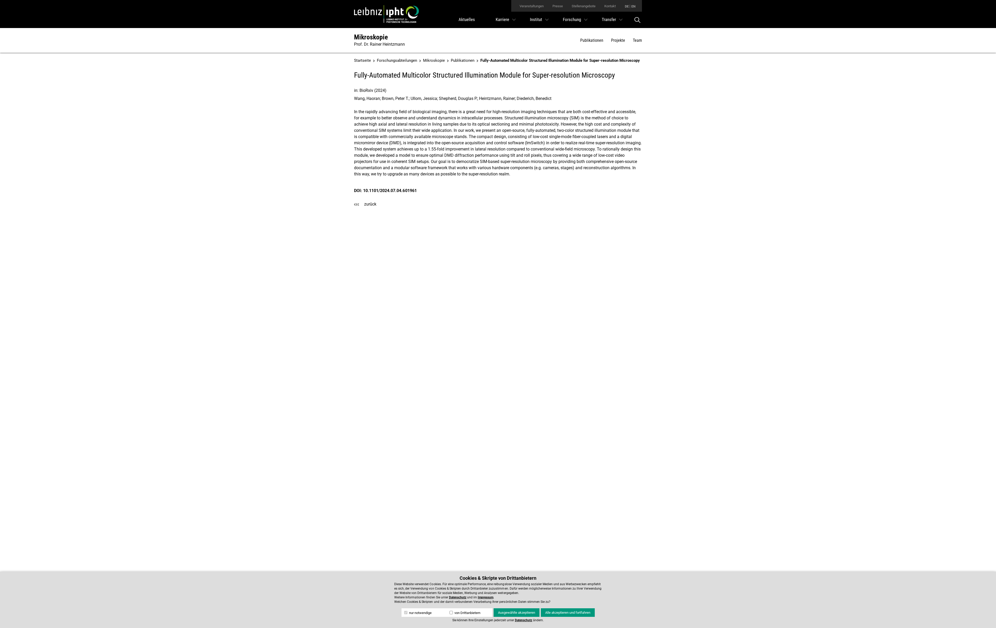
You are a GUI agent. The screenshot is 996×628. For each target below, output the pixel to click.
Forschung (572, 19)
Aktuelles (467, 19)
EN (633, 6)
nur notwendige (420, 613)
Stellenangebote (584, 6)
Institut (536, 19)
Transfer (609, 19)
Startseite (362, 60)
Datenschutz (457, 597)
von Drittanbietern (467, 613)
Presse (557, 6)
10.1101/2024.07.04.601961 (390, 190)
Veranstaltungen (532, 6)
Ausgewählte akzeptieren (516, 613)
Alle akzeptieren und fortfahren (567, 613)
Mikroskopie (371, 37)
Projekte (618, 40)
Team (637, 40)
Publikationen (591, 40)
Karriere (502, 19)
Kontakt (610, 6)
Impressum (485, 597)
